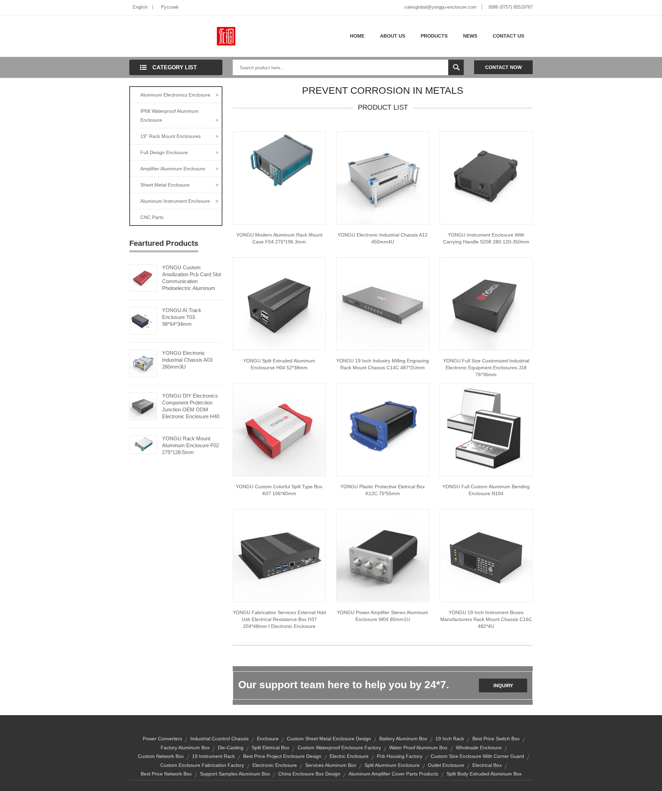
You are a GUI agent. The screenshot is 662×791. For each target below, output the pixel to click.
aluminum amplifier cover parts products (393, 774)
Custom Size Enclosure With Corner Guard (477, 756)
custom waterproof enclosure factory (339, 747)
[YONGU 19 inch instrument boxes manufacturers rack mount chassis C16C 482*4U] (486, 555)
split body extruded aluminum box (484, 774)
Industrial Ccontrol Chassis (219, 738)
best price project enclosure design (282, 756)
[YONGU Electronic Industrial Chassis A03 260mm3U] (143, 363)
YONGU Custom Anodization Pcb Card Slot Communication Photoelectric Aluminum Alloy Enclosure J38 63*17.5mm (191, 284)
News (470, 36)
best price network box (166, 774)
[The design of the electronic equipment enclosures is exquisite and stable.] (486, 303)
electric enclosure (349, 756)
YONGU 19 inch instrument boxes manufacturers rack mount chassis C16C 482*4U (486, 619)
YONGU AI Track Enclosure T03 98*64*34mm (181, 317)
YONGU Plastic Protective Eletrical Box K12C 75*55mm (382, 490)
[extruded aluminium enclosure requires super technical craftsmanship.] (279, 303)
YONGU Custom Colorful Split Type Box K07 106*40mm (279, 490)
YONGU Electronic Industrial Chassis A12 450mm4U (383, 238)
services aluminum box (330, 765)
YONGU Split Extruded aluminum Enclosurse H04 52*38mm (279, 364)
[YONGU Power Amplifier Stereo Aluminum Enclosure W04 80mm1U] (383, 555)
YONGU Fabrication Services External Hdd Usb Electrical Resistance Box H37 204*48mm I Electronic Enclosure (279, 619)
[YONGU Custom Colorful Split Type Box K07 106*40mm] (279, 429)
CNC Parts (151, 217)
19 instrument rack (213, 756)
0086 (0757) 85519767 (511, 7)
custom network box (161, 756)
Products (434, 36)
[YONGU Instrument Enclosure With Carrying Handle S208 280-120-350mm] (486, 177)
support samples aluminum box (235, 774)
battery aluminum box (403, 738)
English (140, 7)
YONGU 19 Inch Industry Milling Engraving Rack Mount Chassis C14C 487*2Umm (382, 364)
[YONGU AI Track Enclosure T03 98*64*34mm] (143, 320)
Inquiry (503, 685)
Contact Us (508, 36)
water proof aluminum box (418, 747)
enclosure (268, 738)
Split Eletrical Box (270, 747)
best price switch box (496, 738)
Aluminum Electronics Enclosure (179, 95)
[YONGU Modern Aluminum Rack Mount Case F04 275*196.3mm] (279, 163)
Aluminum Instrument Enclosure (179, 201)
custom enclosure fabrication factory (202, 765)
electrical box (487, 765)
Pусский (169, 7)
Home (357, 36)
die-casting (230, 747)
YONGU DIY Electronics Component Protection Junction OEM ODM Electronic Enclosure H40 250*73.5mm (190, 409)
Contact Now (503, 67)
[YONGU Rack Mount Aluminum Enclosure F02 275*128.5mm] (143, 444)
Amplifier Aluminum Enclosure (179, 168)
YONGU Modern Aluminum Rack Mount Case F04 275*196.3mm (279, 238)
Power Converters (162, 738)
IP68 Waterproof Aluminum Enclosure (179, 115)
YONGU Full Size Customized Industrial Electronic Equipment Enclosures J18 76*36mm (486, 367)
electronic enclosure (274, 765)
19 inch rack (449, 738)
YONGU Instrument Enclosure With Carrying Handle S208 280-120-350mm (486, 238)
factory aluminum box (185, 747)
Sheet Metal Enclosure (179, 185)
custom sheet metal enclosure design (329, 738)
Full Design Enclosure (179, 152)
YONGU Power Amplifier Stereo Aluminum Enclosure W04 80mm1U (382, 616)
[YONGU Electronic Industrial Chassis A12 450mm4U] (383, 177)
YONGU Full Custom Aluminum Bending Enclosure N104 (486, 490)
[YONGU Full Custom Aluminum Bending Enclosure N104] (486, 429)
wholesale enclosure (479, 747)
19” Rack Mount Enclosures (179, 136)
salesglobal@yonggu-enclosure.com (440, 7)
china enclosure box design (309, 774)
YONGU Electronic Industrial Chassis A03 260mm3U (187, 360)
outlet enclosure (446, 765)
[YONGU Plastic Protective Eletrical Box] (383, 429)
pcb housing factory (399, 756)
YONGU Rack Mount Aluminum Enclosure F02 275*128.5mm (190, 445)
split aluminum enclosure (392, 765)
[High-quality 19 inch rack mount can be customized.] (383, 303)
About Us (392, 36)
